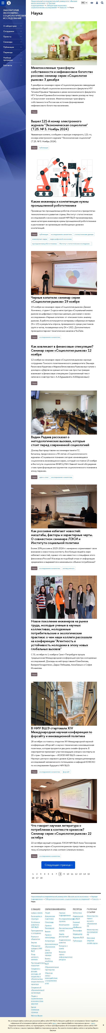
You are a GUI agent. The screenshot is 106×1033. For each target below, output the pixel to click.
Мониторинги (64, 925)
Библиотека (77, 913)
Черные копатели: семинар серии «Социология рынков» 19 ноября (55, 299)
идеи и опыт (44, 477)
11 (72, 874)
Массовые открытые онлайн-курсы (92, 940)
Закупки (34, 942)
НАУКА (62, 909)
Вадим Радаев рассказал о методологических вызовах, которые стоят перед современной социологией (60, 441)
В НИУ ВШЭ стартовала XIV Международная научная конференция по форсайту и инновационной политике (61, 732)
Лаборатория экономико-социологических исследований (67, 899)
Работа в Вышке (36, 1015)
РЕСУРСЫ (77, 909)
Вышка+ (48, 931)
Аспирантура (50, 941)
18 (41, 877)
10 (68, 874)
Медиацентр (77, 934)
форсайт (66, 772)
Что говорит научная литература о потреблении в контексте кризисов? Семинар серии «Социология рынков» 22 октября (61, 831)
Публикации (77, 941)
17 (37, 877)
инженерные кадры (39, 239)
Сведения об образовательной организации (37, 990)
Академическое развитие (65, 941)
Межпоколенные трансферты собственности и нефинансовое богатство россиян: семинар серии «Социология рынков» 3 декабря (62, 73)
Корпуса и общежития (35, 937)
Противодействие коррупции (38, 964)
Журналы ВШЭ (78, 937)
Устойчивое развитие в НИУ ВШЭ (35, 924)
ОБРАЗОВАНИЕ (52, 909)
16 (33, 877)
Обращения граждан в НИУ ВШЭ (36, 948)
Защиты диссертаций (64, 935)
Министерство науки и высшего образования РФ (92, 921)
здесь (54, 1023)
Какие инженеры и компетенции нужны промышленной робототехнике (60, 203)
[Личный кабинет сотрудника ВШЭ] (97, 3)
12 (76, 874)
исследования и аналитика (61, 234)
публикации (43, 147)
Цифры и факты (37, 913)
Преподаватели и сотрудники (37, 931)
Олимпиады (49, 922)
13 (80, 874)
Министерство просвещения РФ (92, 932)
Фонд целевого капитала (35, 957)
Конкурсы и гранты (63, 947)
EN (86, 3)
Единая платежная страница (35, 1009)
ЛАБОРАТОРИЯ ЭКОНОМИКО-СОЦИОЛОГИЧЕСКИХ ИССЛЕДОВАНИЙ (14, 14)
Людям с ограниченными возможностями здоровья (37, 1000)
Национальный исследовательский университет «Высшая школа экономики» (60, 896)
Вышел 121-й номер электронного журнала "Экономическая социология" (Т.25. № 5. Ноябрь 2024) (59, 125)
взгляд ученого (68, 568)
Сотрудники (8, 31)
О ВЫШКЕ (35, 909)
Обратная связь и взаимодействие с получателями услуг (51, 978)
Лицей (47, 913)
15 (89, 874)
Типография (77, 930)
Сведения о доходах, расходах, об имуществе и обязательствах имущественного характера (37, 976)
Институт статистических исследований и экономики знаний (75, 243)
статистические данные (84, 234)
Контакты (7, 65)
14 (84, 874)
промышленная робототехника (44, 243)
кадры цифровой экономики (61, 239)
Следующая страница (57, 865)
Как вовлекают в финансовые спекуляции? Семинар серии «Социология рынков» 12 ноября (62, 350)
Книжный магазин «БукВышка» (77, 924)
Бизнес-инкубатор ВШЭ (49, 961)
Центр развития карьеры (48, 952)
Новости (95, 899)
